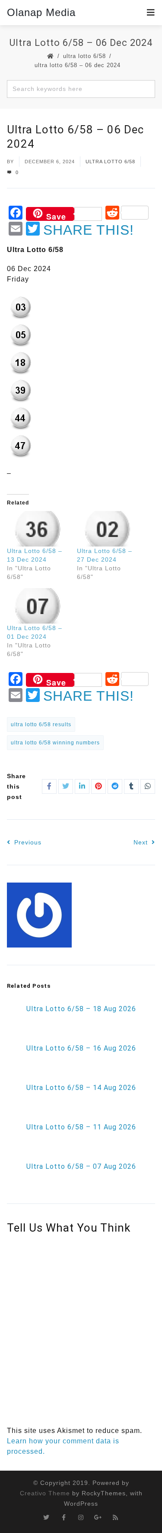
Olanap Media (41, 12)
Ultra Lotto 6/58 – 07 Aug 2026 (81, 1166)
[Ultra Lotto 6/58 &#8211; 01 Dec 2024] (37, 606)
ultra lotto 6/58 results (41, 724)
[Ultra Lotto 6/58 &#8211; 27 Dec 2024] (107, 529)
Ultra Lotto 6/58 (84, 56)
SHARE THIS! (88, 230)
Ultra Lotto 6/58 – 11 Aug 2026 (81, 1127)
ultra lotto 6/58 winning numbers (55, 743)
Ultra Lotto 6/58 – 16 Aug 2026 (81, 1048)
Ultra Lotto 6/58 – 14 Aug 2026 (81, 1087)
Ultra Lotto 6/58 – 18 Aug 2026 (81, 1009)
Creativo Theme (45, 1493)
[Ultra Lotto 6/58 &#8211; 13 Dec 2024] (37, 529)
